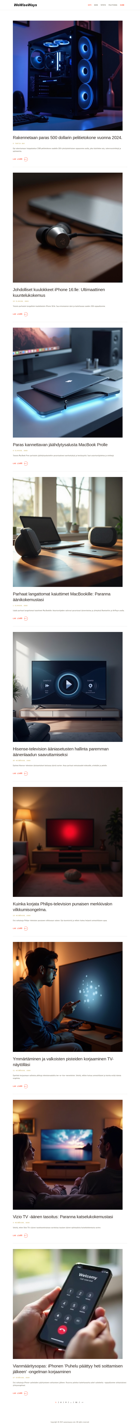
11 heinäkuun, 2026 (22, 1070)
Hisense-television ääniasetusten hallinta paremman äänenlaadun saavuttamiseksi (61, 751)
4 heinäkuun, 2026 (21, 1222)
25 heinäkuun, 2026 (22, 760)
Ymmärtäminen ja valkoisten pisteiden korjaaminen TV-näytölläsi (63, 1061)
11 (77, 1402)
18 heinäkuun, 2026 (22, 915)
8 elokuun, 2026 (20, 450)
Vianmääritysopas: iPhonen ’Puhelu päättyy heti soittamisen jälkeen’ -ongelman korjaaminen (68, 1369)
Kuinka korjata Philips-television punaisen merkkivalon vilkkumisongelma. (62, 906)
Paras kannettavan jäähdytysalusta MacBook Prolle (60, 444)
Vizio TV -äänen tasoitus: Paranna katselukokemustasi (63, 1216)
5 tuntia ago (19, 143)
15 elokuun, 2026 (21, 301)
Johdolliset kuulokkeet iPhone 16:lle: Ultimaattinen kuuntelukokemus (59, 292)
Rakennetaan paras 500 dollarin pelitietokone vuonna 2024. (67, 137)
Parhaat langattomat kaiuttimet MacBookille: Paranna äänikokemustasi (61, 596)
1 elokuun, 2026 (20, 605)
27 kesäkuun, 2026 (21, 1377)
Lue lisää (17, 159)
